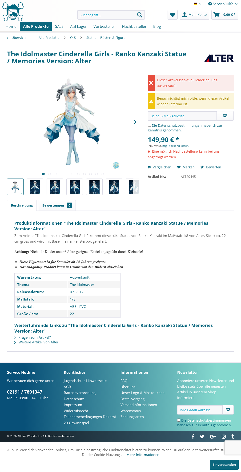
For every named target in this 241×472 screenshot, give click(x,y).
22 (72, 313)
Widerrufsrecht (76, 410)
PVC (82, 306)
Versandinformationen (138, 404)
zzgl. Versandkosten (175, 146)
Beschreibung (22, 205)
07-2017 (77, 291)
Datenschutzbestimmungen (180, 125)
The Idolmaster (82, 284)
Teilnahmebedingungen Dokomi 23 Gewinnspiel (90, 419)
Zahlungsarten (132, 416)
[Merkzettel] (173, 15)
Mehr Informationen (142, 454)
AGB (67, 386)
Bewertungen (56, 205)
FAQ (124, 380)
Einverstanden (224, 464)
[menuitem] (111, 15)
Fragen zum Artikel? (34, 337)
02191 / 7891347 (24, 392)
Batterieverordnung (80, 392)
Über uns (127, 386)
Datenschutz (74, 398)
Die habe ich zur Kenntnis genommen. (204, 422)
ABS (73, 306)
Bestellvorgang (132, 398)
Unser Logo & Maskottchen (142, 392)
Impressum (73, 404)
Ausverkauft (79, 277)
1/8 (73, 299)
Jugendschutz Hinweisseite (85, 380)
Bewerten (213, 167)
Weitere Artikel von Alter (38, 342)
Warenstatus (130, 410)
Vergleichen (161, 167)
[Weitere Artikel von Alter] (219, 58)
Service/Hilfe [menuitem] (223, 3)
